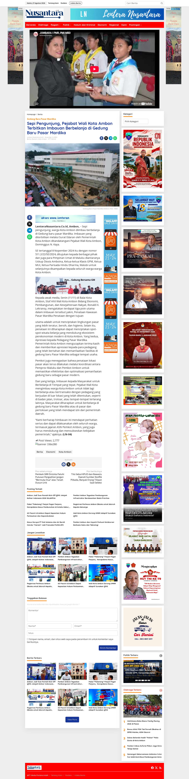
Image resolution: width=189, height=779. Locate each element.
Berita (29, 139)
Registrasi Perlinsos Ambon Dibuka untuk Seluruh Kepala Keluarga (94, 505)
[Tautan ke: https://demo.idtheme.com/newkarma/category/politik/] (160, 655)
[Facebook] (64, 464)
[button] (162, 3)
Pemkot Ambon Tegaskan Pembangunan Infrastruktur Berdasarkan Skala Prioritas (91, 496)
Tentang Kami (56, 775)
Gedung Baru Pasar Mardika (41, 119)
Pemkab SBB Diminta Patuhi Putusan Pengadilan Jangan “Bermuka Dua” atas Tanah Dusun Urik (49, 477)
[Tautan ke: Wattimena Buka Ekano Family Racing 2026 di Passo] (142, 706)
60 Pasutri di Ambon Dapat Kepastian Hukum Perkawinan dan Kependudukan (46, 514)
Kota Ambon (42, 139)
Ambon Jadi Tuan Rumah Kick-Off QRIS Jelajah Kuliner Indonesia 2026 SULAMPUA (47, 496)
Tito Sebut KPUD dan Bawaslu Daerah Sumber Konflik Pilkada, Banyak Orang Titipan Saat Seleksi (86, 477)
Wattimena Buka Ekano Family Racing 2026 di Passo (143, 722)
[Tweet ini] (106, 138)
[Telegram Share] (110, 138)
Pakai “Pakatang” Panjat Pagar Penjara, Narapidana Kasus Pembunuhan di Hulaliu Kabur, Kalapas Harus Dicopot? (48, 505)
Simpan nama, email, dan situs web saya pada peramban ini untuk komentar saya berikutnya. (70, 640)
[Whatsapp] (115, 138)
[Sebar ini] (101, 138)
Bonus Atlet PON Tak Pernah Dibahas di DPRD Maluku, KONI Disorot (144, 730)
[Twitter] (68, 464)
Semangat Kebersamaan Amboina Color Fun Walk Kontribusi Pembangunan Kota (144, 755)
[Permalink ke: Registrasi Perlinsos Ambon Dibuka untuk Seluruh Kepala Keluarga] (41, 572)
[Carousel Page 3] (142, 680)
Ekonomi (35, 139)
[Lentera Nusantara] (44, 14)
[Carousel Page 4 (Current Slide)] (146, 680)
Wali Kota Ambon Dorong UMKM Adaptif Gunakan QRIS (94, 514)
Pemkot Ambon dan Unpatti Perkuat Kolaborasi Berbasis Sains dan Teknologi (93, 523)
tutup (20, 8)
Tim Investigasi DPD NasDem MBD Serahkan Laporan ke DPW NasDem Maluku (142, 671)
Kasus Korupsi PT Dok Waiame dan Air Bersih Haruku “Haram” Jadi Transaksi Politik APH (46, 523)
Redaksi (68, 775)
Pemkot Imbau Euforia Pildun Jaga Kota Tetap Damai (144, 747)
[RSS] (73, 464)
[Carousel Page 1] (136, 680)
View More (72, 719)
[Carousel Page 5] (149, 680)
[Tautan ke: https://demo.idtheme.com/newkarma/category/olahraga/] (160, 690)
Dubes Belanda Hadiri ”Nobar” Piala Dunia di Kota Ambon (142, 739)
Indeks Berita (80, 775)
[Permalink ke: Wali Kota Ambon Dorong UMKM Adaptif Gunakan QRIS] (103, 572)
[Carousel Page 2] (139, 680)
